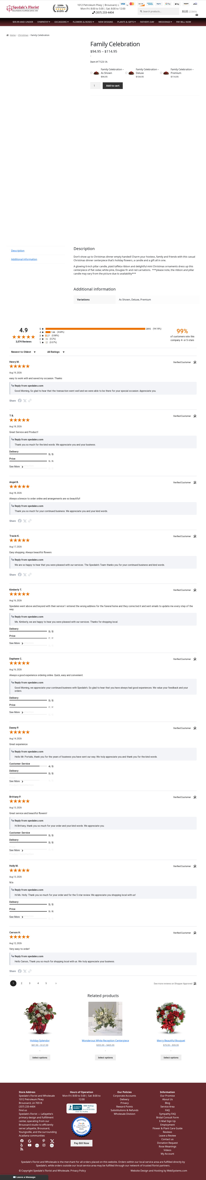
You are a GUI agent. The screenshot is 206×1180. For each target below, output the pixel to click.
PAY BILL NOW (183, 21)
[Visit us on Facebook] (22, 1141)
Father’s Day (147, 21)
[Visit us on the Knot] (37, 1145)
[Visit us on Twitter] (52, 1141)
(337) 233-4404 (104, 12)
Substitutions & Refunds (124, 1110)
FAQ (167, 1110)
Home (13, 35)
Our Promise (167, 1095)
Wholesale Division (124, 1113)
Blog (167, 1103)
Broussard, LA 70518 (30, 1103)
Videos (167, 1150)
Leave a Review (167, 1135)
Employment (167, 1124)
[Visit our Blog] (22, 1149)
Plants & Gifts (125, 21)
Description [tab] (17, 250)
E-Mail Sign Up (167, 1121)
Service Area (167, 1106)
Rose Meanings (167, 1146)
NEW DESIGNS (105, 21)
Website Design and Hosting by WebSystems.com (159, 1170)
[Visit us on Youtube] (30, 1145)
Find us (23, 1110)
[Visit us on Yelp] (22, 1145)
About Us (167, 1099)
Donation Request (167, 1142)
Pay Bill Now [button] (81, 1143)
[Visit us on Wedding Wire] (52, 1145)
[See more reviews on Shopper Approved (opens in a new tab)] (30, 400)
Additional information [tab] (24, 259)
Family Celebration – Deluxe (147, 71)
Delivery (124, 1099)
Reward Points (124, 1106)
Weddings (164, 21)
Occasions (60, 21)
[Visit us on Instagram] (44, 1145)
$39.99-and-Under (23, 21)
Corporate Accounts (124, 1095)
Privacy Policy (78, 1170)
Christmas (23, 35)
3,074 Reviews (24, 341)
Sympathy (42, 21)
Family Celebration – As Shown (112, 71)
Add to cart (112, 85)
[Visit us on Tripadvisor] (37, 1141)
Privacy (124, 1103)
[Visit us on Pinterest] (44, 1141)
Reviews (167, 1132)
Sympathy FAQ (167, 1113)
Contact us (167, 1139)
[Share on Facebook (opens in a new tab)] (20, 400)
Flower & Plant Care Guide (167, 1128)
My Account (167, 1153)
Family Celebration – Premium (182, 71)
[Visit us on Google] (30, 1141)
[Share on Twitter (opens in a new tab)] (25, 400)
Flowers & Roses (82, 21)
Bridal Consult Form (167, 1117)
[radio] (103, 329)
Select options (39, 1057)
